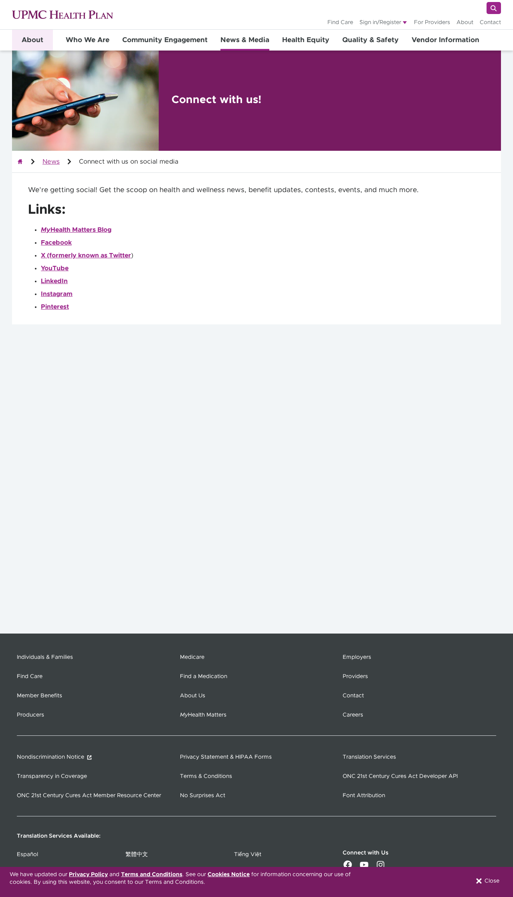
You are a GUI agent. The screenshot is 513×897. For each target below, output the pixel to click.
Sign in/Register (380, 22)
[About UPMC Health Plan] (20, 161)
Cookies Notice (229, 874)
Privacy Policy (88, 874)
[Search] (494, 8)
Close (491, 881)
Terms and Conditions (151, 874)
